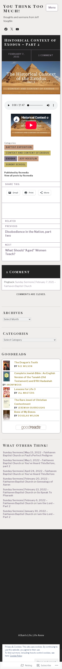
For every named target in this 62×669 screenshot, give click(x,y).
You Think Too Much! (23, 8)
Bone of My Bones (24, 411)
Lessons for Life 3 (25, 389)
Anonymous (13, 385)
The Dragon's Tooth (26, 362)
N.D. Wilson (25, 366)
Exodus (10, 158)
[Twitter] (11, 29)
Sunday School (15, 164)
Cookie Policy (16, 656)
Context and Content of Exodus (27, 153)
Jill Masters (26, 393)
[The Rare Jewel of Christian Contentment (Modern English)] (6, 407)
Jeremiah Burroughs (31, 407)
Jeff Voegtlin (28, 158)
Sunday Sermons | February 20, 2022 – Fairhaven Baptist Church (26, 480)
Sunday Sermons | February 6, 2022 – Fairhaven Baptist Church (25, 502)
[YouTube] (17, 29)
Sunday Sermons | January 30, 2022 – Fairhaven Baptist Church (25, 513)
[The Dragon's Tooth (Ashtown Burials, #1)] (6, 369)
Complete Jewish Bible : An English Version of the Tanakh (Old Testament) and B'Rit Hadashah (34, 377)
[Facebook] (6, 29)
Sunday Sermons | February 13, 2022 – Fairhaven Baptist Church (26, 491)
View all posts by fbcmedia (18, 175)
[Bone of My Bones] (6, 419)
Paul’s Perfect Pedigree (39, 455)
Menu (52, 7)
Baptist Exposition (19, 147)
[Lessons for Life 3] (6, 396)
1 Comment (45, 55)
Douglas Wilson (28, 415)
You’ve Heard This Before (40, 474)
